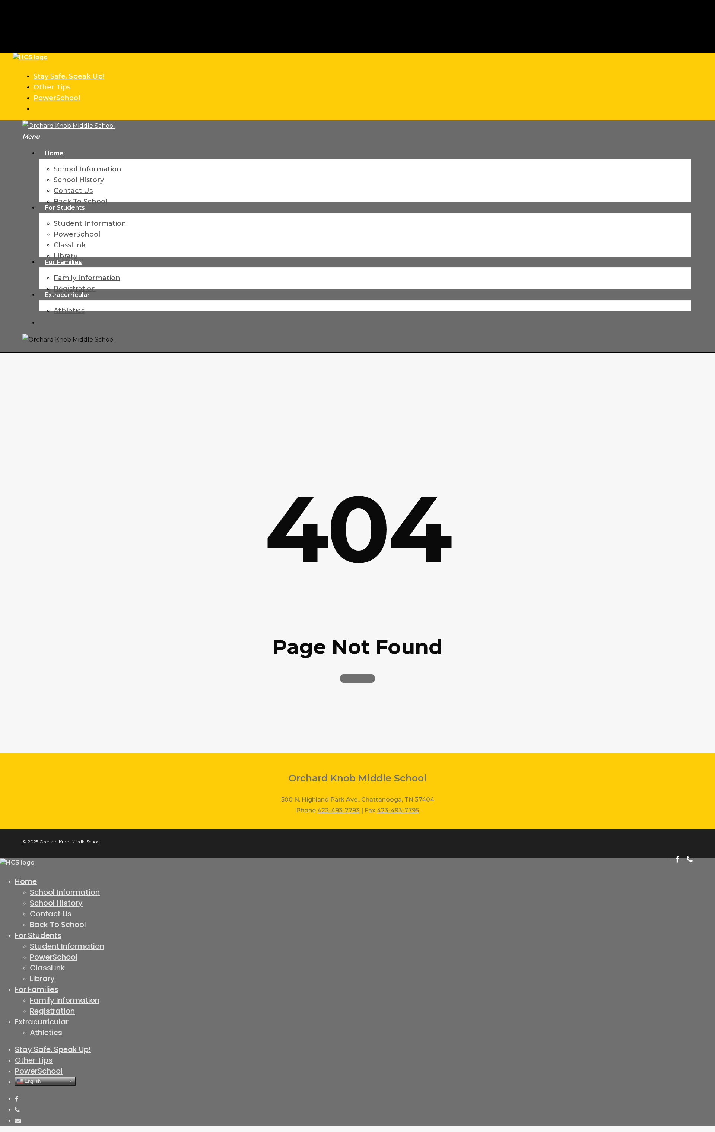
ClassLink (47, 968)
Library (42, 978)
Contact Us (51, 914)
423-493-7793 (338, 810)
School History (56, 903)
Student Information (67, 946)
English (32, 1081)
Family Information (64, 1000)
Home (26, 881)
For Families (36, 989)
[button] (31, 136)
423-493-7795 (398, 810)
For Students (38, 935)
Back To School (58, 924)
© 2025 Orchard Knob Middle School (61, 841)
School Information (65, 892)
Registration (52, 1011)
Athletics (46, 1032)
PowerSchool (53, 957)
